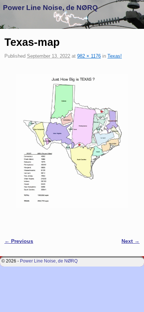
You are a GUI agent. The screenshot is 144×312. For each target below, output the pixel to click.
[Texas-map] (72, 141)
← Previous (18, 241)
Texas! (114, 56)
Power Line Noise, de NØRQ (50, 7)
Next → (130, 241)
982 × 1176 (89, 56)
